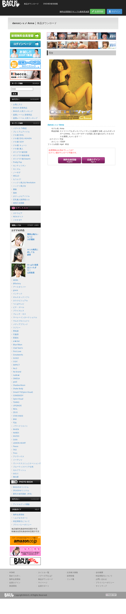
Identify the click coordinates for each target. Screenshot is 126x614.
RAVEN (16, 429)
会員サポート (43, 586)
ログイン (115, 11)
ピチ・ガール (18, 307)
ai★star (16, 341)
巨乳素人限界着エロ (21, 199)
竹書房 (16, 334)
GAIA (15, 439)
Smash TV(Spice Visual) (23, 392)
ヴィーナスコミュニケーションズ (27, 463)
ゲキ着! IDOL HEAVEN (22, 138)
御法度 (16, 477)
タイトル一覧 (43, 572)
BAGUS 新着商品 (20, 107)
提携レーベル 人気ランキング (25, 118)
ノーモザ (16, 172)
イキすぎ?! (17, 220)
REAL (15, 409)
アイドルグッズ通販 (21, 504)
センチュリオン (19, 165)
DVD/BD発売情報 (50, 3)
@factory (17, 283)
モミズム (16, 169)
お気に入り (17, 104)
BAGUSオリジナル (21, 487)
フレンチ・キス (19, 314)
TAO (15, 449)
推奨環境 (13, 586)
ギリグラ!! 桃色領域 (21, 155)
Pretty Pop (17, 162)
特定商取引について (21, 521)
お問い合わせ (101, 579)
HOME (12, 572)
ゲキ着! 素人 (18, 148)
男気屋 (16, 331)
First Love (17, 351)
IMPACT (16, 365)
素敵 (15, 189)
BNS (15, 419)
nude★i (16, 375)
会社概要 (99, 572)
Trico (15, 453)
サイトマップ (101, 586)
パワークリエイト (20, 426)
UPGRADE (17, 405)
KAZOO (16, 436)
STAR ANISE (18, 416)
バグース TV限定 (20, 128)
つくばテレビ (18, 304)
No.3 (15, 368)
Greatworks (18, 354)
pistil (15, 382)
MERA (15, 280)
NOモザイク (18, 216)
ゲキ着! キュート (20, 145)
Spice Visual (18, 399)
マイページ (42, 582)
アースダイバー (19, 287)
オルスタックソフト (21, 297)
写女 (15, 422)
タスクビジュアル (20, 300)
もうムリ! (17, 179)
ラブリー (16, 327)
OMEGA (16, 378)
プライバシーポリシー (22, 524)
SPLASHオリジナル (21, 490)
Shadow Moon (19, 385)
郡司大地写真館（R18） (23, 494)
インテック (17, 293)
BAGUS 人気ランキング (23, 111)
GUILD (16, 358)
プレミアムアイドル (21, 131)
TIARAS (16, 402)
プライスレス (18, 310)
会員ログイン (14, 582)
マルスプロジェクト (21, 321)
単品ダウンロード (31, 3)
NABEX (16, 432)
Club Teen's (18, 348)
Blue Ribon (17, 344)
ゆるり (16, 473)
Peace (15, 446)
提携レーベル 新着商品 (22, 114)
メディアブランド (20, 324)
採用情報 (70, 575)
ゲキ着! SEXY (18, 141)
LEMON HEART (19, 443)
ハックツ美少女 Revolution (24, 182)
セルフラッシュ (19, 470)
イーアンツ (17, 460)
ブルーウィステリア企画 (23, 466)
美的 (15, 192)
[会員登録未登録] (69, 160)
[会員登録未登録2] (93, 160)
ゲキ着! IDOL (18, 135)
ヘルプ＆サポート (20, 518)
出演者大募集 (72, 572)
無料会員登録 (18, 514)
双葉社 (16, 337)
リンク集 (70, 579)
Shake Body (18, 388)
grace (15, 290)
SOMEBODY (18, 395)
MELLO (16, 175)
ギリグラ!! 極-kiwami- (22, 158)
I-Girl (15, 361)
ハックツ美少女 (19, 186)
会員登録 (98, 11)
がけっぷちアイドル (21, 196)
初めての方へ (14, 575)
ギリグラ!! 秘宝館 (20, 152)
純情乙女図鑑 (18, 203)
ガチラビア (17, 213)
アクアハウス (18, 456)
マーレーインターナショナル (25, 317)
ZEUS (15, 412)
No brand (17, 371)
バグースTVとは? (45, 575)
